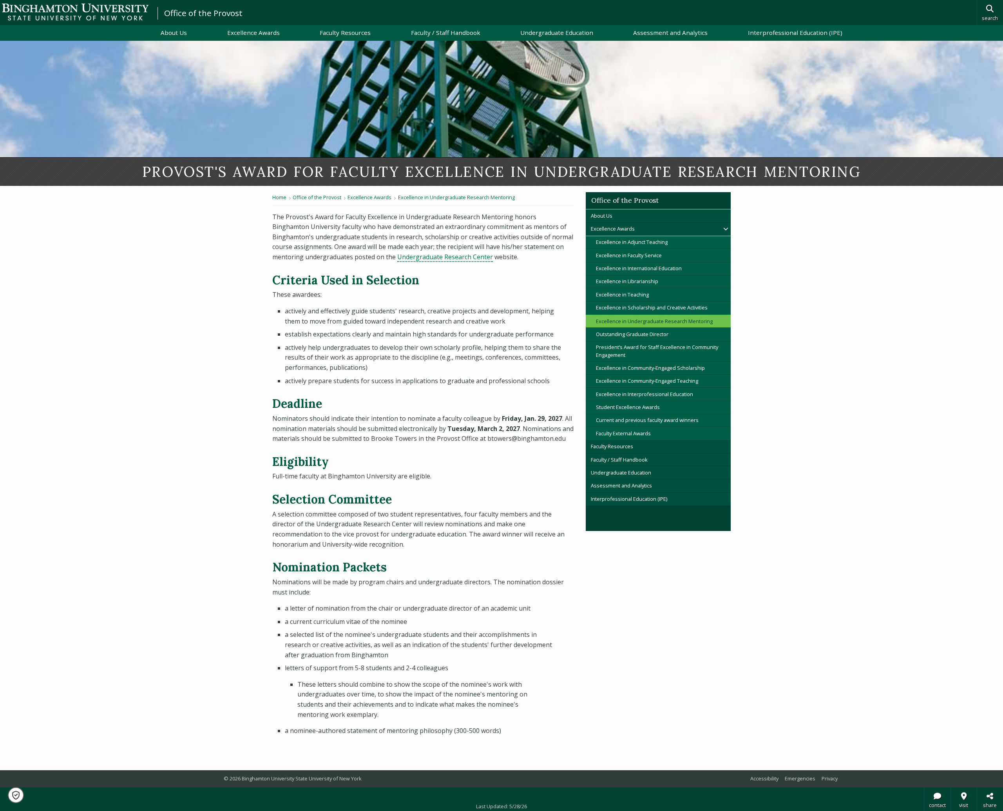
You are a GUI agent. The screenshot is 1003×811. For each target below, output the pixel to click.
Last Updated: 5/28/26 (501, 806)
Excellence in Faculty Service (629, 255)
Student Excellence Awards (628, 407)
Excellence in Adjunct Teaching (632, 241)
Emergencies (800, 778)
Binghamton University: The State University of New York (75, 12)
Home (279, 197)
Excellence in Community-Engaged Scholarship (650, 367)
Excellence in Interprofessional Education (644, 394)
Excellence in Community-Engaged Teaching (647, 380)
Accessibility (764, 778)
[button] (16, 795)
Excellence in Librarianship (627, 281)
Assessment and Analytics (670, 32)
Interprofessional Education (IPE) (795, 32)
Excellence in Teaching (622, 294)
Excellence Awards (253, 32)
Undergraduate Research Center (445, 257)
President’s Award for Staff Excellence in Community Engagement (657, 351)
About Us (174, 32)
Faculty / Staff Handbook (445, 32)
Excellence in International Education (639, 268)
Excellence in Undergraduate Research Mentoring (456, 197)
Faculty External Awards (623, 433)
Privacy (830, 778)
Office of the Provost (203, 12)
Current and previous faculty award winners (647, 420)
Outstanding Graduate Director (632, 334)
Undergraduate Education (556, 32)
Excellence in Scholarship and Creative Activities (652, 307)
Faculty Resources (345, 32)
